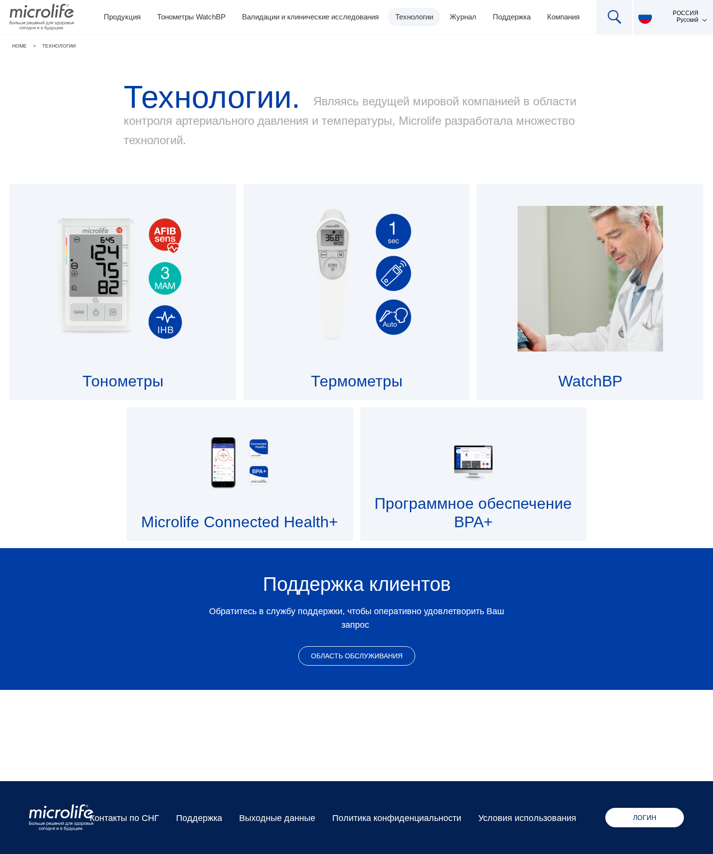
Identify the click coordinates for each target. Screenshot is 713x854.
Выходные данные (277, 818)
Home (19, 46)
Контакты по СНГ (124, 818)
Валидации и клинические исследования (310, 17)
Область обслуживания (357, 656)
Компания (563, 17)
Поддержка (512, 17)
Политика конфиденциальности (396, 818)
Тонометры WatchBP (191, 17)
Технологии (414, 17)
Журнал (463, 17)
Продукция (122, 17)
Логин (644, 817)
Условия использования (527, 818)
